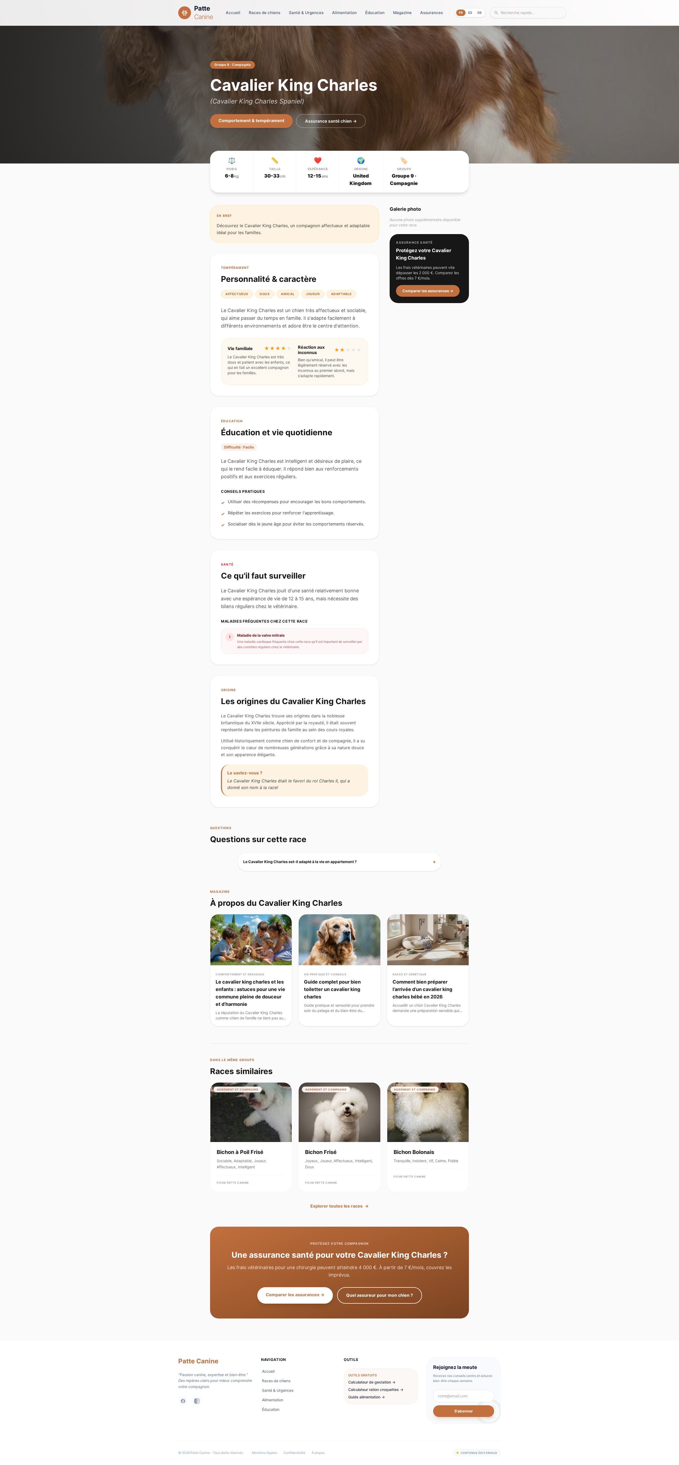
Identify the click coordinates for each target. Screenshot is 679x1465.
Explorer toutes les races (339, 1206)
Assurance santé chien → (331, 121)
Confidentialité (294, 1453)
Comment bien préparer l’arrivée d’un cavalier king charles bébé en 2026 (422, 989)
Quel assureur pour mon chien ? (379, 1295)
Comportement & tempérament (251, 120)
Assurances (431, 12)
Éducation (375, 12)
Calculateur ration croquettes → (375, 1389)
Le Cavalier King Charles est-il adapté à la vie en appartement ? (339, 861)
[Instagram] (197, 1401)
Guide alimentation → (366, 1397)
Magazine (402, 12)
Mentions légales (264, 1453)
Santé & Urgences (306, 12)
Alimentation (344, 12)
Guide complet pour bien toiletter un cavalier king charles (332, 989)
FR (461, 13)
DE (479, 13)
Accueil (233, 12)
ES (470, 13)
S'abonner (463, 1411)
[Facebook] (183, 1401)
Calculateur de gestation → (371, 1382)
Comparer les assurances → (427, 290)
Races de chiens (264, 12)
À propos (318, 1453)
